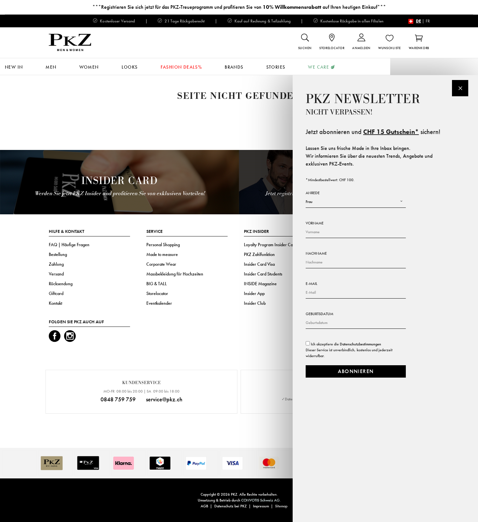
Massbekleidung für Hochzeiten (174, 274)
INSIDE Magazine (260, 284)
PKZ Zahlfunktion (259, 254)
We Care (318, 67)
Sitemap (281, 506)
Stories (275, 67)
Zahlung (56, 264)
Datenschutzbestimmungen (360, 344)
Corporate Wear (161, 264)
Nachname (316, 253)
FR (428, 21)
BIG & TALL (156, 284)
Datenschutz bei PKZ (230, 506)
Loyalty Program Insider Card (270, 245)
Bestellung (58, 254)
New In (14, 67)
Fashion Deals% (181, 67)
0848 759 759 (118, 399)
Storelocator (157, 293)
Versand (56, 274)
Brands (234, 67)
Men (51, 67)
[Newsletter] (460, 88)
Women (89, 67)
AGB (204, 506)
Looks (130, 67)
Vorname (315, 223)
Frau (309, 201)
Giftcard (56, 293)
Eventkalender (159, 303)
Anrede (313, 192)
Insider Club (255, 303)
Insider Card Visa (259, 264)
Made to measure (162, 254)
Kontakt (55, 303)
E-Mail (311, 283)
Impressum (261, 506)
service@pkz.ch (164, 399)
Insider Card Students (263, 274)
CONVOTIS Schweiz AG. (261, 500)
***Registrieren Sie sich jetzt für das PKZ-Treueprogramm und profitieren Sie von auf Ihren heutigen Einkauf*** (239, 7)
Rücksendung (61, 284)
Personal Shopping (163, 245)
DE (418, 21)
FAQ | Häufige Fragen (69, 245)
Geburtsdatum (319, 313)
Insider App (254, 293)
